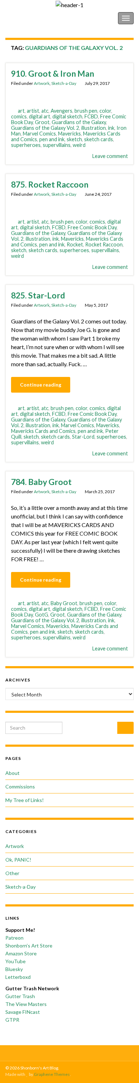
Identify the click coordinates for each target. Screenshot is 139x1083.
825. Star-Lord (38, 295)
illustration (93, 128)
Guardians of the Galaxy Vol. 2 (45, 128)
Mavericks (69, 134)
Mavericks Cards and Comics (43, 431)
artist (33, 111)
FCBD (91, 116)
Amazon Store (21, 953)
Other (12, 873)
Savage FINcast (22, 1012)
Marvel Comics (39, 134)
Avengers (61, 111)
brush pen (85, 111)
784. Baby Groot (41, 482)
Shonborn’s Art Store (28, 945)
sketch (74, 139)
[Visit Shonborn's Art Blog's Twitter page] (65, 1052)
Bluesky (14, 969)
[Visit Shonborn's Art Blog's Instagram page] (76, 1052)
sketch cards (98, 139)
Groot (42, 122)
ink (111, 128)
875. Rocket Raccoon (49, 184)
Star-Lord (83, 437)
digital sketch (67, 116)
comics (19, 116)
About (12, 773)
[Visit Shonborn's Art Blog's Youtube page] (87, 1052)
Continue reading (40, 385)
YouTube (15, 961)
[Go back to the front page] (69, 4)
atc (44, 111)
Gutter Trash (20, 996)
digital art (39, 116)
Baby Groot (64, 603)
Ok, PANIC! (18, 860)
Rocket (75, 244)
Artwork (42, 83)
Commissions (20, 786)
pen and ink (52, 139)
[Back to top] (123, 1067)
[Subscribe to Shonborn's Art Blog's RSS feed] (54, 1052)
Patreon (14, 938)
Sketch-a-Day (63, 83)
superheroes (26, 145)
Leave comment (110, 156)
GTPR (12, 1020)
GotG (41, 615)
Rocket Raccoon (104, 244)
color (105, 111)
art (21, 111)
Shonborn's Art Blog (35, 18)
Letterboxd (18, 977)
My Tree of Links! (24, 800)
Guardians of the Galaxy (79, 122)
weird (79, 145)
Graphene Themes (52, 1074)
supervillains (57, 145)
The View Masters (26, 1004)
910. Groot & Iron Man (52, 73)
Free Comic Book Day (92, 227)
